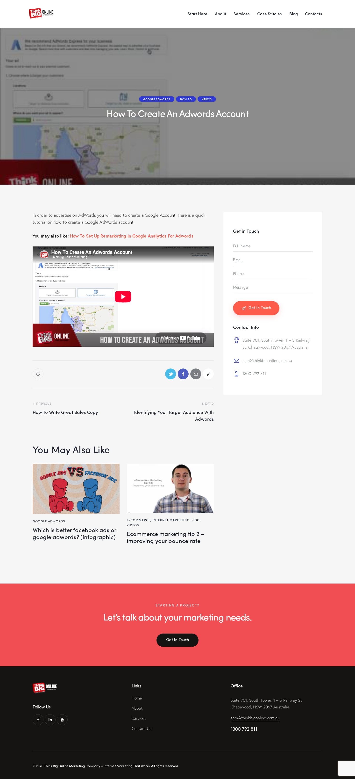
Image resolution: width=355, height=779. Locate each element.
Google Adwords (156, 99)
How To (186, 99)
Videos (207, 99)
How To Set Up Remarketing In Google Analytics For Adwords (131, 236)
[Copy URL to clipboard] (208, 373)
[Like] (38, 373)
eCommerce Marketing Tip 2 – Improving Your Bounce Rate (165, 537)
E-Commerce (138, 520)
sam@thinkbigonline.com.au (267, 360)
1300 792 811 (254, 373)
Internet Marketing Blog (176, 520)
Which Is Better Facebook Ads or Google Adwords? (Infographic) (74, 533)
